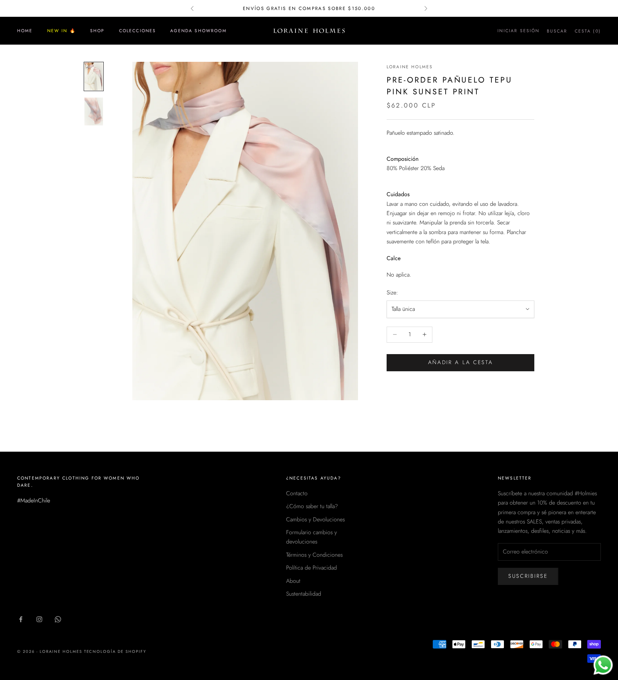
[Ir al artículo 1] (94, 76)
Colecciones (137, 31)
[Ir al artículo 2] (94, 111)
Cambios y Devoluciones (315, 519)
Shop (97, 31)
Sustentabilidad (303, 594)
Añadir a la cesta (460, 362)
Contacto (297, 493)
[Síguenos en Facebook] (20, 619)
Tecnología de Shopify (115, 651)
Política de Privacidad (311, 568)
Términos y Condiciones (314, 555)
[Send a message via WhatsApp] (603, 665)
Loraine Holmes (410, 67)
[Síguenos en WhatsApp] (58, 619)
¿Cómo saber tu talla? (312, 506)
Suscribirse (528, 576)
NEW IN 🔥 (61, 31)
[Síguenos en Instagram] (39, 619)
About (293, 581)
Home (25, 31)
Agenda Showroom (198, 31)
